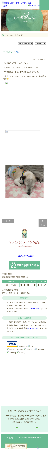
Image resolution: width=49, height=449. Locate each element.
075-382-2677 (26, 256)
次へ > (43, 225)
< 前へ (43, 221)
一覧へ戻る (8, 221)
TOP (4, 35)
